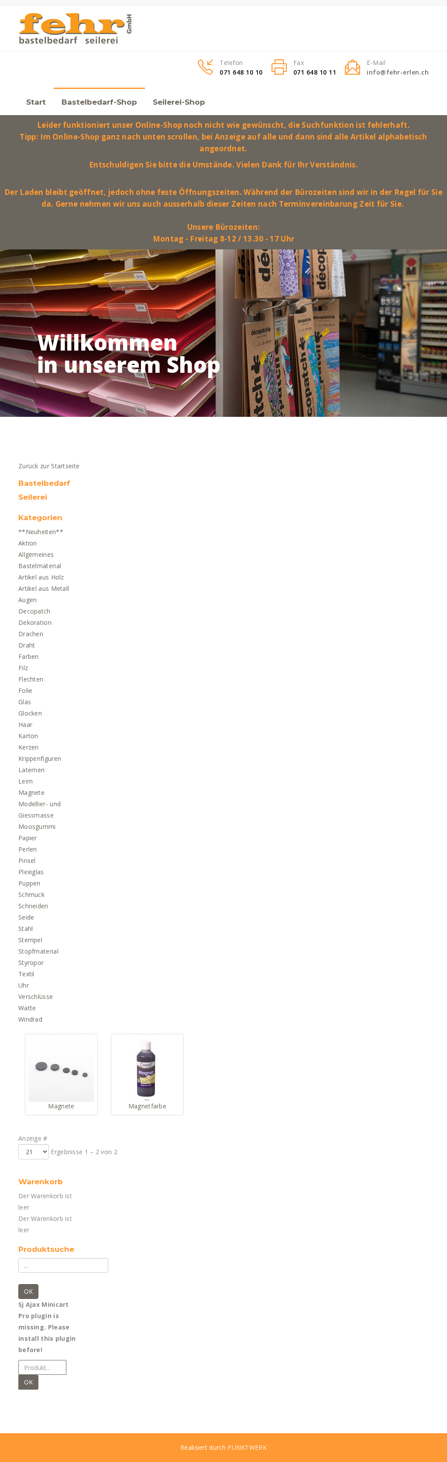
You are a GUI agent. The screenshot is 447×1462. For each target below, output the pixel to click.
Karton (28, 736)
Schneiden (33, 906)
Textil (26, 974)
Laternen (31, 770)
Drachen (30, 634)
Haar (25, 724)
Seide (26, 917)
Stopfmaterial (38, 951)
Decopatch (34, 611)
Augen (27, 600)
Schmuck (31, 894)
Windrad (30, 1019)
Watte (27, 1008)
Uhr (23, 985)
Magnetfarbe (147, 1106)
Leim (25, 781)
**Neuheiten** (40, 532)
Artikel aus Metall (43, 588)
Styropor (31, 962)
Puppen (29, 883)
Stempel (30, 940)
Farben (28, 656)
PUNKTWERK (247, 1447)
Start (36, 102)
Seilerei (32, 497)
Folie (25, 690)
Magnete (31, 792)
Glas (24, 702)
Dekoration (35, 622)
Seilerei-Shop (179, 102)
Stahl (25, 928)
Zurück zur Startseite (48, 466)
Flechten (30, 679)
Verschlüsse (35, 996)
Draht (26, 645)
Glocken (30, 713)
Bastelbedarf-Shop (99, 102)
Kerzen (28, 747)
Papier (27, 838)
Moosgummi (37, 826)
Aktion (27, 543)
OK (28, 1291)
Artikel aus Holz (41, 577)
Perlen (27, 849)
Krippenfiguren (39, 758)
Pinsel (27, 860)
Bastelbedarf (44, 483)
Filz (23, 668)
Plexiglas (31, 872)
